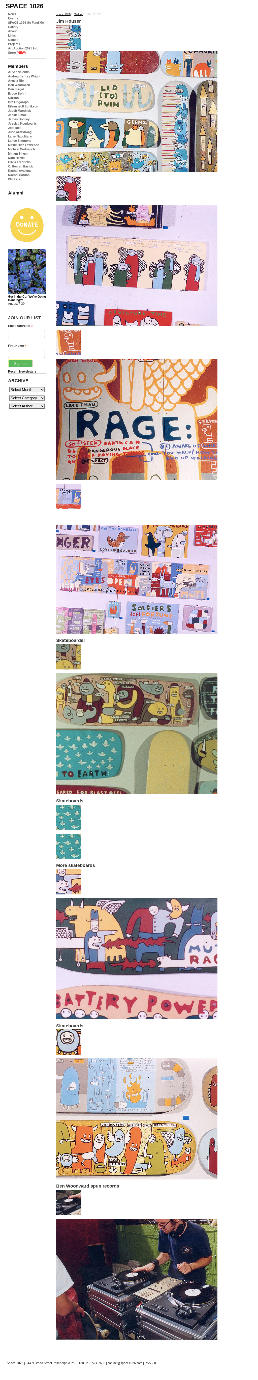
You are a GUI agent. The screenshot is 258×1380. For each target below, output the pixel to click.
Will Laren (15, 179)
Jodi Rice (14, 128)
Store (17, 52)
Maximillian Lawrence (23, 145)
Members (18, 66)
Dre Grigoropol (18, 102)
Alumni (15, 192)
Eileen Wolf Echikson (23, 106)
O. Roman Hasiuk (20, 166)
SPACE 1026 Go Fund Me (26, 22)
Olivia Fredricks (19, 162)
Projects (14, 44)
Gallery (13, 27)
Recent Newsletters (22, 371)
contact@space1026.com (125, 1363)
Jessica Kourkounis (22, 123)
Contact (13, 40)
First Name (17, 346)
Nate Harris (16, 158)
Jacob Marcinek (19, 110)
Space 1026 (15, 1363)
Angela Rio (16, 80)
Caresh (13, 98)
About (12, 31)
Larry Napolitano (20, 136)
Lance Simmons (19, 141)
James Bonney (19, 119)
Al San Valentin (18, 72)
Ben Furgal (16, 89)
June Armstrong (19, 132)
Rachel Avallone (19, 171)
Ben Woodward (19, 85)
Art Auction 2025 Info (23, 48)
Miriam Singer (18, 153)
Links (12, 35)
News (12, 14)
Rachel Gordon (18, 175)
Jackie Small (17, 115)
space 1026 (24, 6)
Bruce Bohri (16, 93)
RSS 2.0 (150, 1363)
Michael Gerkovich (21, 149)
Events (13, 18)
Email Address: (20, 326)
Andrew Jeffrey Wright (24, 76)
